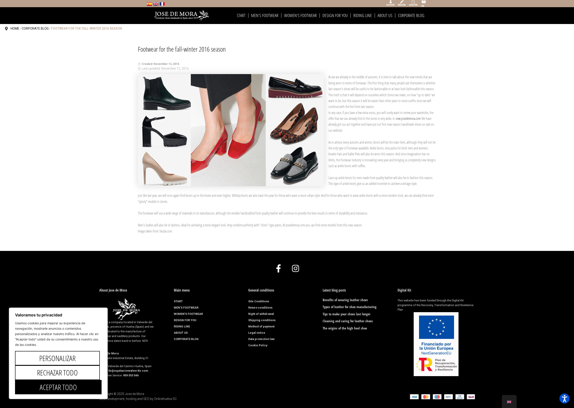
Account (390, 4)
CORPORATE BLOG (411, 15)
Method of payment (261, 326)
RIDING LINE (362, 15)
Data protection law (261, 339)
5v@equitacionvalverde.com (128, 370)
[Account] (390, 2)
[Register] (402, 2)
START (241, 15)
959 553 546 (131, 375)
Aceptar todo (58, 387)
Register (402, 4)
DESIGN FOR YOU (335, 15)
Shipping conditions (262, 320)
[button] (564, 398)
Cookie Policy (257, 345)
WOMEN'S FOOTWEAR (300, 15)
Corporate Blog (35, 28)
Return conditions (260, 307)
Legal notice (256, 332)
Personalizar (57, 358)
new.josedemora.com (408, 118)
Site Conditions (258, 301)
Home (15, 28)
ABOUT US (385, 15)
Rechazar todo (57, 372)
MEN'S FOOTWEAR (264, 15)
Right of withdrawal (261, 314)
